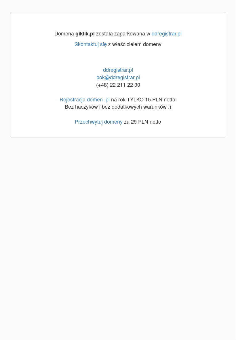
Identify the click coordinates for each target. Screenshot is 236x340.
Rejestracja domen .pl (85, 99)
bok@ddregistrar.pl (118, 77)
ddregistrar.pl (167, 33)
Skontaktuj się (91, 44)
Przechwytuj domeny (99, 121)
